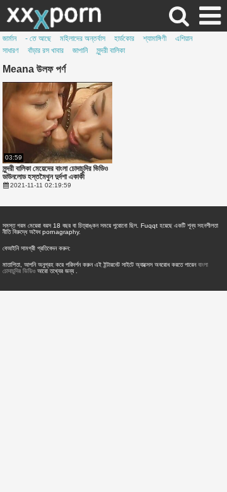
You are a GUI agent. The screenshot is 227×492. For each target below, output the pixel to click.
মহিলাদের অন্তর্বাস (82, 38)
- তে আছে (38, 38)
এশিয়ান (183, 38)
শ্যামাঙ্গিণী (154, 38)
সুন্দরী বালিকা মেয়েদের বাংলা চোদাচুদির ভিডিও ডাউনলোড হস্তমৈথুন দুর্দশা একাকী (55, 173)
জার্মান (9, 38)
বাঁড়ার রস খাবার (46, 50)
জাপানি (80, 50)
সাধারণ (11, 50)
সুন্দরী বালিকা (110, 50)
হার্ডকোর (124, 38)
